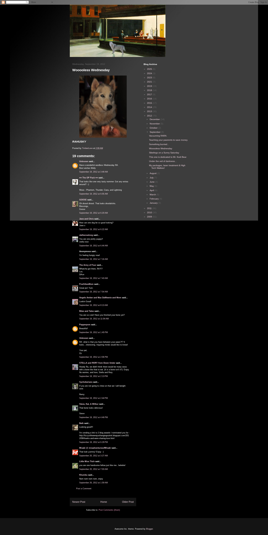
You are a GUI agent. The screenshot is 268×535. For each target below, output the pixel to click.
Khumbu (83, 475)
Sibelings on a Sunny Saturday (164, 152)
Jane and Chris (86, 219)
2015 (150, 103)
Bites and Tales (86, 311)
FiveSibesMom (86, 284)
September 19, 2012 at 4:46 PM (93, 417)
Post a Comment (83, 488)
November (155, 123)
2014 (150, 107)
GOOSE (83, 200)
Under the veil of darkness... (163, 161)
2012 (150, 115)
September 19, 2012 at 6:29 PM (93, 442)
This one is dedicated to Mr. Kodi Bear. (168, 157)
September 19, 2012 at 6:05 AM (93, 194)
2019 (150, 86)
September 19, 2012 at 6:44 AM (93, 245)
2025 (150, 69)
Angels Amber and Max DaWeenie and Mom (100, 297)
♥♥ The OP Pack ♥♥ (88, 178)
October (154, 128)
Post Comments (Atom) (109, 510)
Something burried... (159, 144)
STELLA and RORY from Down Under (97, 363)
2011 (149, 208)
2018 (150, 90)
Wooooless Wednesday (160, 148)
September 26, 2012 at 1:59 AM (93, 482)
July (152, 177)
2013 (150, 111)
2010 (150, 212)
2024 (150, 73)
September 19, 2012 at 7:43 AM (93, 278)
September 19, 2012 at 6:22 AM (93, 229)
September (155, 132)
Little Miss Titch (87, 461)
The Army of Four (87, 265)
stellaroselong (86, 235)
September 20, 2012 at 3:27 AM (93, 455)
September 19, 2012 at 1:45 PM (93, 332)
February (154, 198)
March (153, 194)
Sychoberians (85, 382)
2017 (150, 94)
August (153, 173)
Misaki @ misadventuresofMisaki (95, 448)
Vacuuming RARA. (158, 135)
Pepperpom (84, 324)
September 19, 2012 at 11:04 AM (94, 319)
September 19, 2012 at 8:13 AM (93, 305)
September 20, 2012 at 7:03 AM (93, 469)
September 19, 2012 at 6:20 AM (93, 213)
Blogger (149, 529)
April (152, 190)
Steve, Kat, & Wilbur (88, 404)
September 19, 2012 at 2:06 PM (93, 357)
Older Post (128, 502)
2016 (150, 98)
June (152, 182)
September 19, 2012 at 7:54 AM (93, 292)
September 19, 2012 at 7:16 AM (93, 259)
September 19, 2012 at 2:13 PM (93, 376)
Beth (81, 423)
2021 (150, 82)
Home (103, 502)
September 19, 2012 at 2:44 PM (93, 398)
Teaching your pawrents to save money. (168, 140)
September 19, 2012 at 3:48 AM (93, 172)
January (154, 203)
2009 (150, 216)
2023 (150, 77)
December (155, 119)
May (152, 186)
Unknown (83, 161)
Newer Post (78, 502)
